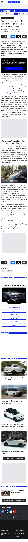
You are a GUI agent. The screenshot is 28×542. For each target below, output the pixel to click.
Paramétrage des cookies (20, 533)
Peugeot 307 (4, 81)
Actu (16, 13)
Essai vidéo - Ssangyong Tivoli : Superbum (17, 491)
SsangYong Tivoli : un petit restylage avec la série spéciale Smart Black (12, 425)
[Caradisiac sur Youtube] (14, 512)
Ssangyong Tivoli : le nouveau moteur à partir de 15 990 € (13, 379)
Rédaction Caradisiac (5, 524)
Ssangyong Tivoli (8, 10)
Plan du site (17, 527)
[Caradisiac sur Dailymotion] (10, 512)
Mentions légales (4, 530)
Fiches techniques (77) (14, 307)
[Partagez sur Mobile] (24, 35)
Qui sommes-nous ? (19, 524)
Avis (12, 13)
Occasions (14, 318)
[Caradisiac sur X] (7, 512)
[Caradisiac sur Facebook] (3, 512)
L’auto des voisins (7, 18)
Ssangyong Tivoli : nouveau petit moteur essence (11, 402)
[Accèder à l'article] (14, 368)
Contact (2, 521)
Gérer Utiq (17, 536)
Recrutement (3, 527)
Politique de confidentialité (20, 530)
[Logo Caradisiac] (14, 3)
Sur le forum (14, 321)
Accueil (2, 13)
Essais (7, 13)
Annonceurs (17, 521)
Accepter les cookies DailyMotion (14, 68)
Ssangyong (9, 270)
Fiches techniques (23, 13)
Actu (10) (14, 325)
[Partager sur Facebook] (13, 35)
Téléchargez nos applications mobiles (13, 517)
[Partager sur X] (19, 35)
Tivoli (3, 270)
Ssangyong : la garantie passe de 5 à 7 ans (12, 453)
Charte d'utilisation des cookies (5, 534)
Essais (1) (14, 314)
